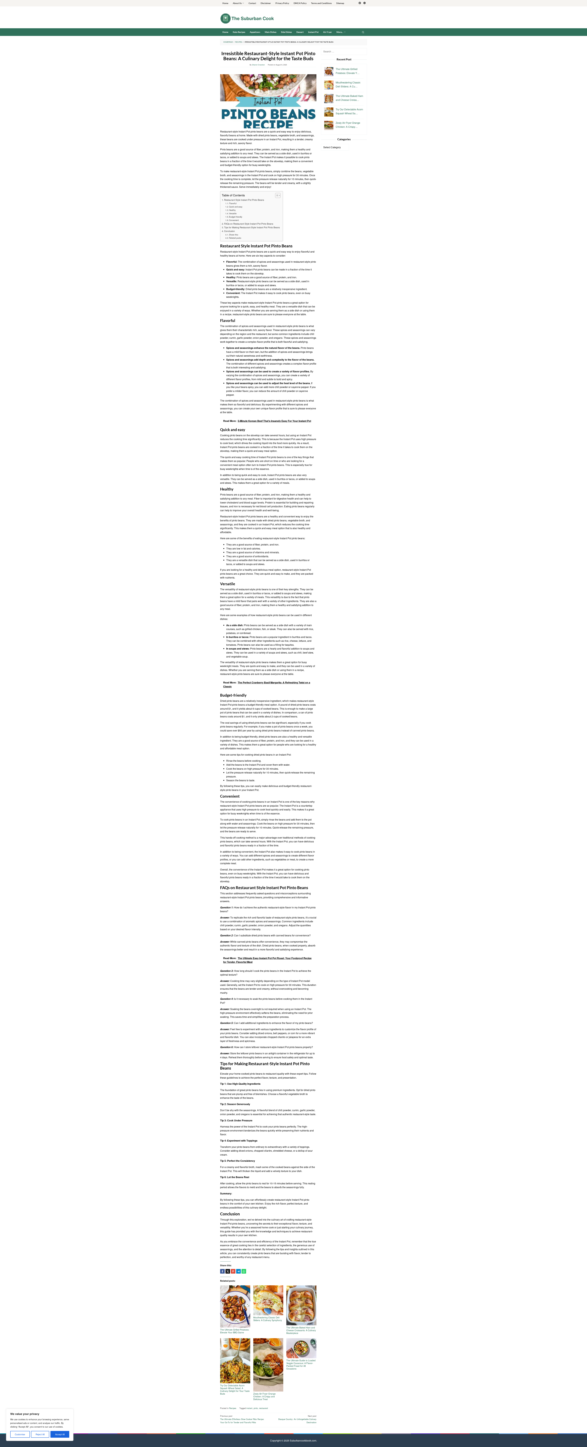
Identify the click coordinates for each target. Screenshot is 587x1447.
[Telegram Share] (238, 1271)
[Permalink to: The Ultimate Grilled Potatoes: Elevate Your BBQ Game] (235, 1306)
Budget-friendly (235, 216)
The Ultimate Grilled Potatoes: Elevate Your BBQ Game (234, 1331)
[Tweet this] (227, 1271)
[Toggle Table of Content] (276, 195)
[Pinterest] (359, 3)
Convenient (234, 220)
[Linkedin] (364, 3)
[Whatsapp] (244, 1271)
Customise (20, 1434)
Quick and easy (235, 206)
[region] (39, 1425)
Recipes (232, 1408)
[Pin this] (233, 1271)
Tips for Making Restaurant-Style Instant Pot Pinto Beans (252, 227)
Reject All (40, 1434)
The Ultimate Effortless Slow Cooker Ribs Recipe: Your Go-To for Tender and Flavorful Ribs (242, 1419)
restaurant (263, 1408)
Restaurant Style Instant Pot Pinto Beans (244, 199)
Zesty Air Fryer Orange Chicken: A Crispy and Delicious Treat (264, 1396)
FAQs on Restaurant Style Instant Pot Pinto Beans (248, 223)
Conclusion (229, 231)
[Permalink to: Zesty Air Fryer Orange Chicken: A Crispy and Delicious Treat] (268, 1365)
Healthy (232, 210)
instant (249, 1408)
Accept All (60, 1434)
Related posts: (235, 237)
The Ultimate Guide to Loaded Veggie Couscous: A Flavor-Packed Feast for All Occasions (301, 1364)
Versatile (232, 213)
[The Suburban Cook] (247, 18)
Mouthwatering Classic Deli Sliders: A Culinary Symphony (267, 1319)
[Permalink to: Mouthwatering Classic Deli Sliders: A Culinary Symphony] (268, 1300)
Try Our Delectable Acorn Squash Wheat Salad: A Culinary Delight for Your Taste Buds (235, 1389)
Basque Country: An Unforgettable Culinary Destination (297, 1419)
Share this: (233, 234)
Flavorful (232, 203)
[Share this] (222, 1271)
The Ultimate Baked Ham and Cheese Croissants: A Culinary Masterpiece (301, 1330)
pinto (256, 1408)
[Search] (363, 32)
